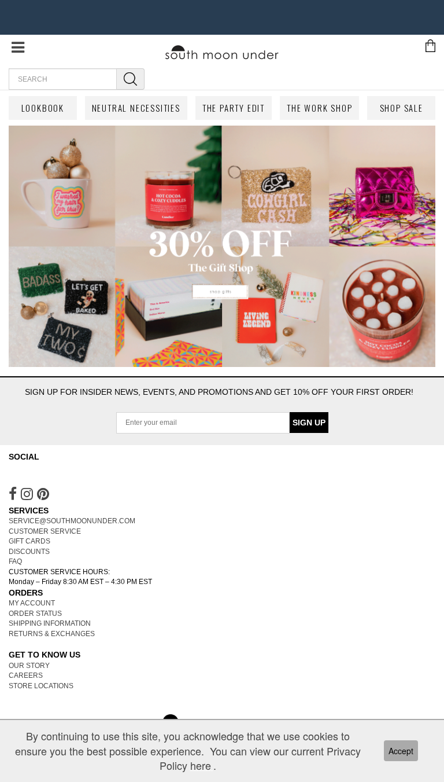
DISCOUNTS (29, 552)
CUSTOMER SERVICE (45, 531)
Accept (400, 751)
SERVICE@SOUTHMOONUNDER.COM (72, 521)
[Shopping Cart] (430, 45)
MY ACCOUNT (32, 603)
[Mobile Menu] (18, 50)
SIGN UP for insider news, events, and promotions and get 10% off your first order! (219, 391)
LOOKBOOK (42, 107)
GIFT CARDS (29, 541)
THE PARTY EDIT (233, 107)
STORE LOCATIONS (41, 686)
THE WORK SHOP (319, 107)
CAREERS (26, 675)
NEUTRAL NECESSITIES (136, 107)
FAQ (15, 561)
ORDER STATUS (35, 614)
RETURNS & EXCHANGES (52, 634)
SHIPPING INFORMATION (50, 623)
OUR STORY (29, 666)
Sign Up (309, 422)
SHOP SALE (401, 107)
